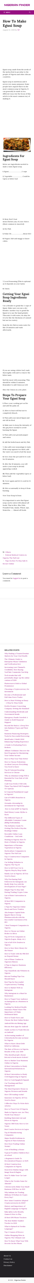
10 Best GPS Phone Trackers (15, 1217)
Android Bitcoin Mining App (15, 1023)
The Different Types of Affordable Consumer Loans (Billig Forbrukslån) (15, 820)
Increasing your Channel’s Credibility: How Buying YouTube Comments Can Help (16, 669)
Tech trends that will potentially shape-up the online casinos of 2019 (17, 677)
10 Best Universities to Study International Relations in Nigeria (16, 1068)
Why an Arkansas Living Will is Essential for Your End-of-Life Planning (17, 778)
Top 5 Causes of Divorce (14, 1232)
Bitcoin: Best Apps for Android (16, 1027)
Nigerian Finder (17, 5)
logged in (16, 578)
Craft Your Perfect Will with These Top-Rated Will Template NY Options (17, 786)
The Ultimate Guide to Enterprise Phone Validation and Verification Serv (16, 661)
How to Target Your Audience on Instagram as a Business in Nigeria (16, 1001)
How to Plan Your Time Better (16, 759)
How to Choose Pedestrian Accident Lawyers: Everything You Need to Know (16, 764)
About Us (7, 1256)
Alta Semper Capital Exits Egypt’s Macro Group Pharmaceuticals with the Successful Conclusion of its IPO (16, 917)
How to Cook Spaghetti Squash (17, 1080)
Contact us (8, 1259)
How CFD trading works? (14, 1094)
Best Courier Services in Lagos (17, 1129)
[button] (29, 12)
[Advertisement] (17, 51)
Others (8, 552)
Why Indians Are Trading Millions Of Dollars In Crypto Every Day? (16, 1194)
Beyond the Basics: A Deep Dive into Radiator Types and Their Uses (17, 727)
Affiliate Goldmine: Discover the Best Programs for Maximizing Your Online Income (17, 753)
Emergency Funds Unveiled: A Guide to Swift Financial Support (16, 719)
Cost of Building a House (14, 1149)
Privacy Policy (9, 1262)
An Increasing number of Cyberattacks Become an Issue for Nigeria (16, 1037)
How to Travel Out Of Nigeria (16, 1109)
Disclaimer (8, 1265)
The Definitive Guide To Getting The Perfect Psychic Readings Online (16, 828)
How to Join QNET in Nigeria (16, 809)
